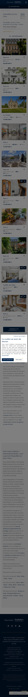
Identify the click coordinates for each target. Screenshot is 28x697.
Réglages (19, 359)
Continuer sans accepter (19, 336)
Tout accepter (8, 359)
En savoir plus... (5, 355)
